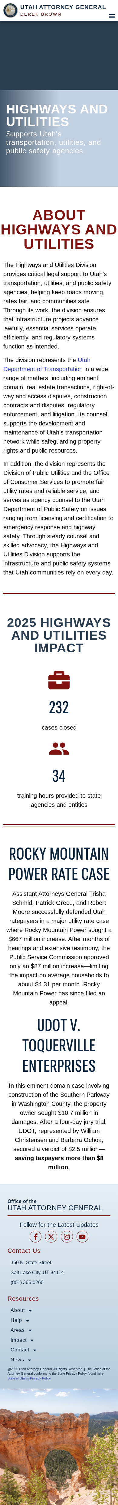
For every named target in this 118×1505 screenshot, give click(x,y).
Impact (19, 1340)
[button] (112, 16)
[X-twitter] (51, 1237)
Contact (20, 1349)
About (18, 1310)
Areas (18, 1330)
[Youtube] (83, 1237)
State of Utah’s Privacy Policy (29, 1378)
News (17, 1359)
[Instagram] (67, 1237)
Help (16, 1320)
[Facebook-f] (36, 1237)
